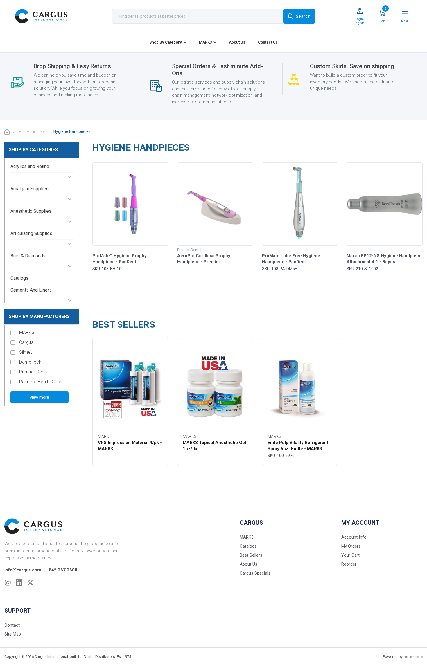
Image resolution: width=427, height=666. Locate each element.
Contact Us (268, 42)
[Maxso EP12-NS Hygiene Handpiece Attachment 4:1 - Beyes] (384, 204)
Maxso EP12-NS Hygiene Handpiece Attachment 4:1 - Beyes (384, 258)
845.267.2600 (63, 570)
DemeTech (30, 362)
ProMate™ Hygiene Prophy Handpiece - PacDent (119, 258)
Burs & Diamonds (28, 256)
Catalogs (19, 278)
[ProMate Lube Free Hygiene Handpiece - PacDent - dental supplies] (299, 204)
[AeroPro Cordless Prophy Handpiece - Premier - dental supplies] (215, 204)
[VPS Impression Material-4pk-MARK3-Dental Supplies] (130, 386)
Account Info (354, 537)
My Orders (351, 546)
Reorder (348, 564)
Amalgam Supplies (29, 189)
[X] (30, 582)
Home (15, 131)
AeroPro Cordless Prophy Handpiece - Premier (203, 258)
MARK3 (205, 42)
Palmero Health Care (40, 382)
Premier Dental (34, 372)
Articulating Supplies (31, 233)
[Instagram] (7, 582)
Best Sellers (251, 555)
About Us (237, 42)
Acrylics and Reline (29, 166)
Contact (12, 625)
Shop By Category (165, 42)
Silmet (25, 352)
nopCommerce (413, 656)
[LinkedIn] (19, 582)
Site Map (12, 634)
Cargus (26, 342)
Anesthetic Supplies (30, 211)
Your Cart (350, 555)
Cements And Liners (31, 290)
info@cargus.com (22, 570)
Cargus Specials (255, 573)
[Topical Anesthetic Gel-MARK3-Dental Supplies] (215, 386)
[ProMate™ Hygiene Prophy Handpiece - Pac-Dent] (130, 204)
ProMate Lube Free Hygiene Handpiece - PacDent (291, 258)
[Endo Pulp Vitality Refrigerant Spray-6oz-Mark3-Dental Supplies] (300, 386)
